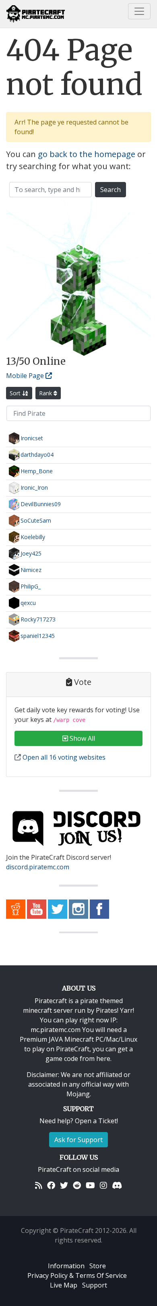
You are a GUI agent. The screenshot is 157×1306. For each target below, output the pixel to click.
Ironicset (32, 438)
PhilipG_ (31, 586)
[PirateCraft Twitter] (57, 908)
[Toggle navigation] (139, 11)
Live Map (63, 1285)
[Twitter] (64, 1185)
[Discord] (117, 1185)
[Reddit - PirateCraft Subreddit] (15, 908)
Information (66, 1265)
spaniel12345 (38, 636)
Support (94, 1285)
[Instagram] (103, 1185)
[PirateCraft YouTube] (36, 908)
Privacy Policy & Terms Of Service (77, 1275)
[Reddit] (77, 1185)
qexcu (28, 603)
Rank (46, 393)
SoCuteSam (36, 520)
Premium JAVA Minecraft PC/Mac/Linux (78, 1039)
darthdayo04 (37, 454)
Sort (16, 393)
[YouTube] (90, 1185)
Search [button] (110, 189)
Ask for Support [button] (78, 1139)
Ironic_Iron (34, 487)
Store (97, 1265)
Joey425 (31, 553)
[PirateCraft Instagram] (78, 908)
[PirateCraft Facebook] (99, 908)
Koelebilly (33, 537)
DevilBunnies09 (41, 504)
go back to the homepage (86, 154)
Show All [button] (81, 738)
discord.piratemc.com (37, 866)
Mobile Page (25, 375)
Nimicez (31, 570)
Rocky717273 (38, 619)
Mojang (78, 1093)
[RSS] (38, 1185)
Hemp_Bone (37, 471)
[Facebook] (51, 1185)
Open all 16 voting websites (63, 757)
